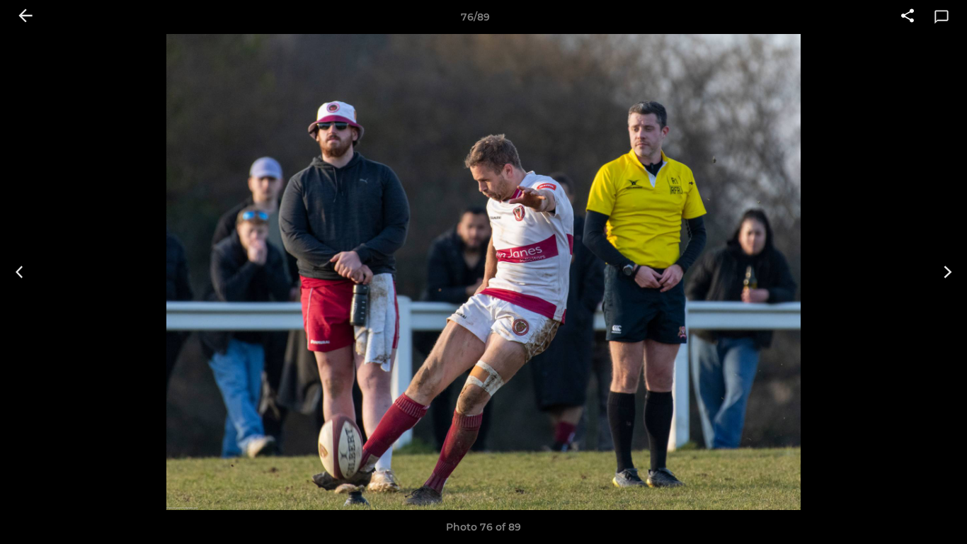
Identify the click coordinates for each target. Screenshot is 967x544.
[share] (907, 17)
